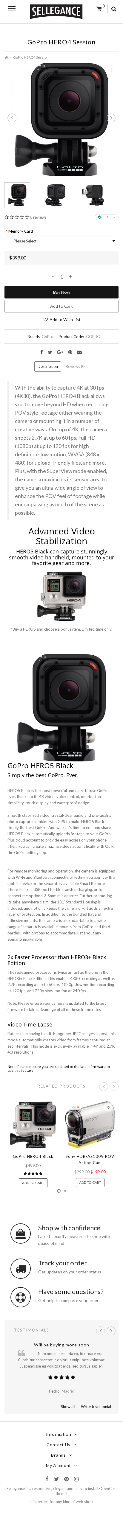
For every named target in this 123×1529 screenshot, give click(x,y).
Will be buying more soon (61, 1344)
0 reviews (38, 217)
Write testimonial (96, 1406)
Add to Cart (61, 306)
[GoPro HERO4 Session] (61, 118)
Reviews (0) (76, 366)
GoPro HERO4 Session (31, 57)
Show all (68, 1406)
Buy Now (61, 292)
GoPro (47, 336)
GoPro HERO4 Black (33, 1156)
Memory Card (20, 231)
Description (48, 366)
